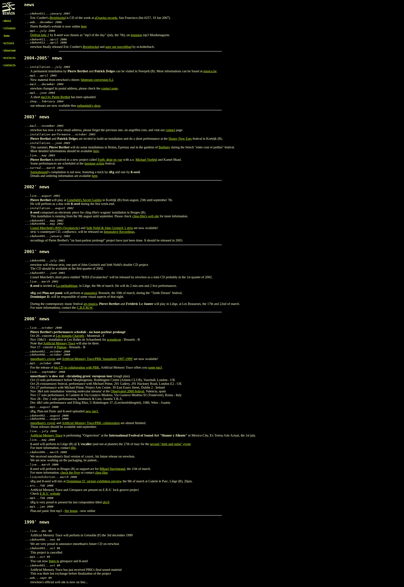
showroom (10, 50)
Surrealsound (39, 172)
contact (170, 130)
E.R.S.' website (50, 493)
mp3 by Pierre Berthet (55, 97)
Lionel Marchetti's (55, 228)
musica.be (210, 71)
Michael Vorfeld (146, 159)
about (7, 20)
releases (10, 28)
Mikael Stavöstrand (112, 469)
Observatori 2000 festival (127, 391)
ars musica (90, 304)
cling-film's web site (145, 216)
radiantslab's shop (88, 105)
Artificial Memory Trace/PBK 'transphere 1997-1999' (97, 359)
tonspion (136, 35)
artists (9, 43)
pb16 (106, 502)
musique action (94, 163)
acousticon (114, 339)
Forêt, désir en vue (110, 159)
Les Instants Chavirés (70, 336)
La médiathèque (66, 286)
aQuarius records (106, 18)
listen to (54, 561)
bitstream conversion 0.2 (97, 80)
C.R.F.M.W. (85, 307)
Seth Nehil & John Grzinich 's (109, 228)
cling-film (101, 472)
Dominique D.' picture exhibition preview (94, 481)
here (84, 26)
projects (10, 57)
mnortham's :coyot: (43, 359)
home (7, 35)
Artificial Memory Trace (59, 343)
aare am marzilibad (118, 47)
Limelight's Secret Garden (84, 200)
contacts (10, 65)
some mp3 (155, 367)
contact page (109, 88)
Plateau (61, 347)
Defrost (39, 35)
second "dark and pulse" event (170, 444)
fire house (71, 511)
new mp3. (92, 411)
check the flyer (70, 472)
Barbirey (164, 147)
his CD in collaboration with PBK (76, 367)
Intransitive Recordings (119, 231)
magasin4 (90, 293)
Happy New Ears (180, 138)
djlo (73, 448)
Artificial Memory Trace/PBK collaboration (91, 423)
